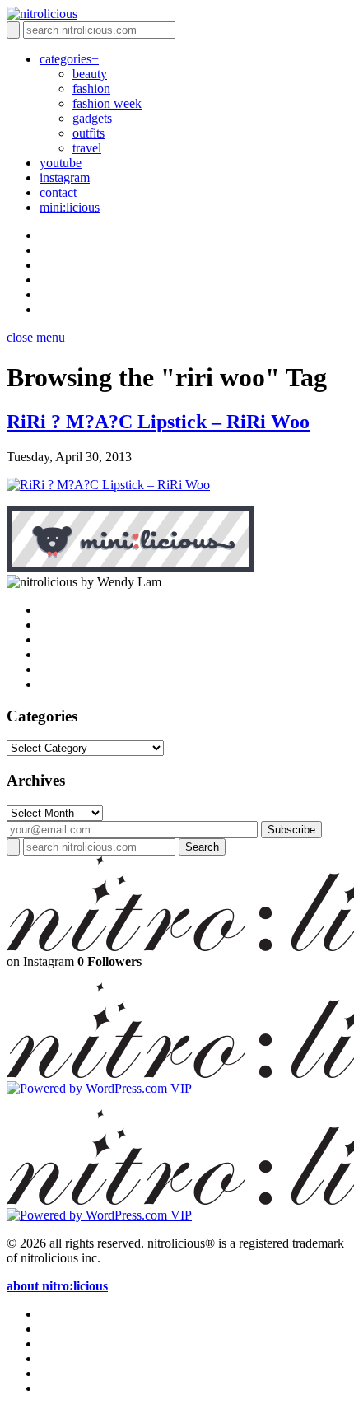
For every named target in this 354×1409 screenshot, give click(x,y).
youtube (61, 163)
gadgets (92, 118)
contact (58, 192)
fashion (91, 89)
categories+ (69, 59)
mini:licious (70, 207)
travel (86, 148)
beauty (89, 74)
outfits (88, 133)
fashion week (107, 103)
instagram (65, 177)
